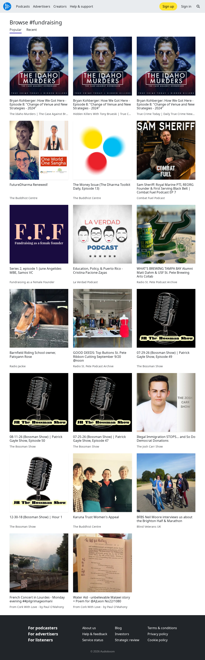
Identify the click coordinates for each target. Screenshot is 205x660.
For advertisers (43, 634)
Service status (92, 640)
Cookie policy (158, 640)
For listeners (40, 640)
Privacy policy (158, 634)
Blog (118, 628)
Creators (60, 6)
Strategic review (127, 640)
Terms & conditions (162, 628)
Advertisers (41, 6)
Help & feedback (94, 634)
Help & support (81, 6)
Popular (16, 29)
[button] (198, 6)
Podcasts (23, 6)
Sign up (168, 6)
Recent (31, 29)
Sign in (186, 6)
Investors (122, 634)
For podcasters (42, 628)
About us (89, 628)
